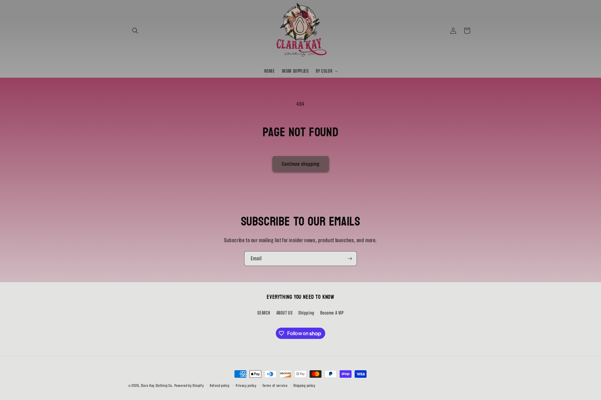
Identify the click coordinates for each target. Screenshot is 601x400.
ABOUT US (284, 312)
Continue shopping (301, 164)
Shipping (306, 312)
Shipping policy (304, 385)
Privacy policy (246, 385)
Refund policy (220, 385)
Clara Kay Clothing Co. (157, 385)
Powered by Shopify (189, 385)
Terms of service (274, 385)
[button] (135, 31)
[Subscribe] (350, 258)
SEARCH (263, 312)
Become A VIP (331, 312)
